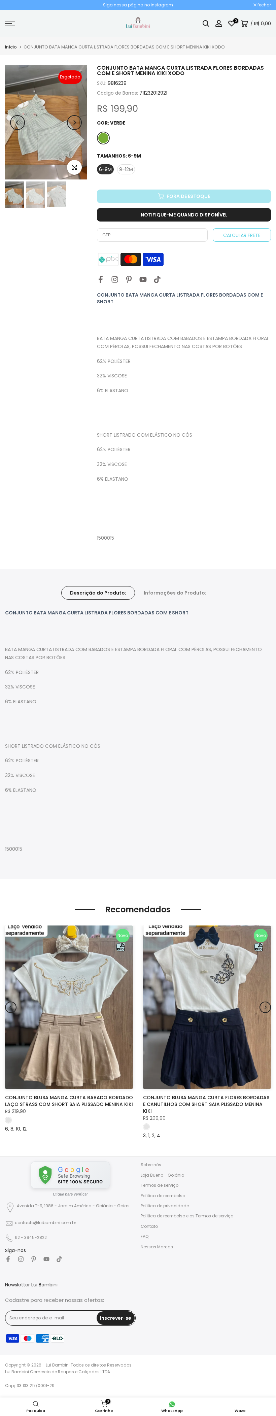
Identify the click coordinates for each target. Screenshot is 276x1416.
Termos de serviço (159, 1185)
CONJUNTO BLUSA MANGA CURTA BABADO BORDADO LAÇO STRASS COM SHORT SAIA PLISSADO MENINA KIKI (69, 1101)
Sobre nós (151, 1165)
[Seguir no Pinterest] (129, 279)
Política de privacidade (165, 1206)
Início (11, 47)
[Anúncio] (138, 5)
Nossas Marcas (157, 1247)
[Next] (74, 122)
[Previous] (17, 122)
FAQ (144, 1236)
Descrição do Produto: (98, 592)
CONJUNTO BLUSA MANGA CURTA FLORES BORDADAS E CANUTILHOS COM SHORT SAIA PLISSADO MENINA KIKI (206, 1104)
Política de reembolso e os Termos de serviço (187, 1216)
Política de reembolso (163, 1196)
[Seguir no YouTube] (143, 279)
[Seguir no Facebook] (100, 279)
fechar (15, 5)
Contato (149, 1226)
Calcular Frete (242, 235)
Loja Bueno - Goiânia (162, 1175)
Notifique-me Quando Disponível (184, 214)
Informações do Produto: (175, 592)
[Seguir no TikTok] (157, 279)
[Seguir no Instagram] (114, 279)
